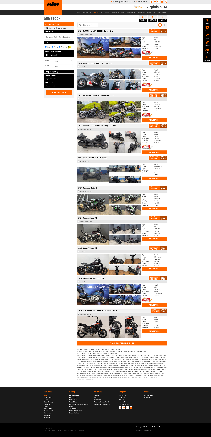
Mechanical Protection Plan (102, 404)
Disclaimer (147, 398)
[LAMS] (69, 47)
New (48, 47)
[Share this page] (165, 1)
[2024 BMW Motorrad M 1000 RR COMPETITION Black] (109, 47)
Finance (140, 12)
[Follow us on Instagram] (162, 1)
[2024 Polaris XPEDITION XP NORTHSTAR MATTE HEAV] (109, 174)
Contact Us (122, 395)
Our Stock (97, 12)
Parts (95, 398)
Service (114, 12)
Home (78, 12)
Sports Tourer (48, 411)
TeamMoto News (124, 404)
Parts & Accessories (128, 12)
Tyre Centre (98, 400)
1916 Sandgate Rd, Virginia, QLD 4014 (124, 2)
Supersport (47, 417)
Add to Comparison (86, 34)
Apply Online (73, 409)
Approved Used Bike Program (78, 404)
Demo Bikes (73, 400)
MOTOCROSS (48, 398)
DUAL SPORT (48, 409)
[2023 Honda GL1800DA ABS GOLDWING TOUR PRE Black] (109, 142)
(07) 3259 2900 (142, 2)
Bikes (45, 395)
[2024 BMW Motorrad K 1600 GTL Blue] (109, 294)
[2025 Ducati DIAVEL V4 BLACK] (109, 234)
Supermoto (47, 413)
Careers (121, 400)
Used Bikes (73, 402)
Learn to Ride (123, 402)
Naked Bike (47, 415)
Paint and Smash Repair (101, 402)
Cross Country (48, 402)
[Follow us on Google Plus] (159, 1)
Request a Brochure (75, 411)
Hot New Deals (74, 395)
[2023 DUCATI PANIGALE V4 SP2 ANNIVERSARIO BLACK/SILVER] (109, 79)
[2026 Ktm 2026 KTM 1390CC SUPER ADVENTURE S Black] (109, 327)
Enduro (46, 400)
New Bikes (86, 12)
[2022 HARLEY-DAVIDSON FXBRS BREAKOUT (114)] (109, 112)
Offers (107, 12)
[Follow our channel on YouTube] (155, 1)
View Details (154, 58)
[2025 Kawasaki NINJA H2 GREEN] (109, 204)
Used (62, 47)
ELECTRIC (47, 404)
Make (47, 60)
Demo (55, 47)
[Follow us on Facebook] (152, 1)
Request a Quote (74, 413)
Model (47, 66)
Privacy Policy (148, 395)
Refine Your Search (52, 24)
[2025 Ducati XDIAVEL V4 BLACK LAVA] (109, 264)
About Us (150, 12)
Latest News (162, 12)
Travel (46, 406)
